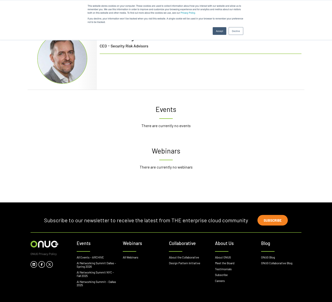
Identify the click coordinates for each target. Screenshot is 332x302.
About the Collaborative (184, 257)
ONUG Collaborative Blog (276, 263)
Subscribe (273, 220)
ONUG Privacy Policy (44, 254)
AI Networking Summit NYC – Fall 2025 (95, 274)
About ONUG (223, 257)
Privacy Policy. (188, 12)
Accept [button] (219, 31)
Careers (220, 281)
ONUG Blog (268, 257)
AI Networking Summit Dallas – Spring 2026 (96, 264)
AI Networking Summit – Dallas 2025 (96, 283)
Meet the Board (224, 263)
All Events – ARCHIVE (90, 257)
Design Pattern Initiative (184, 263)
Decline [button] (236, 31)
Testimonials (223, 269)
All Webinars (130, 257)
